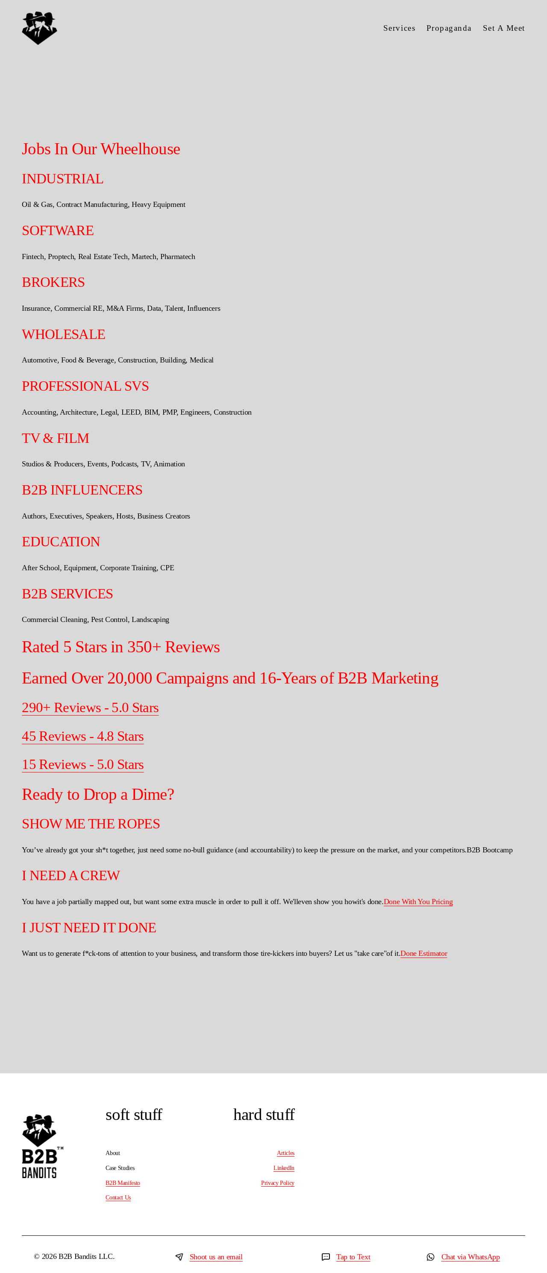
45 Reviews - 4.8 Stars (83, 736)
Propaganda (449, 28)
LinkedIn (284, 1167)
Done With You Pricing (418, 901)
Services (399, 28)
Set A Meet (504, 28)
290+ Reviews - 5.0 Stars (90, 707)
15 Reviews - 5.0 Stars (83, 764)
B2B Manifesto (123, 1182)
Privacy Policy (277, 1182)
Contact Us (118, 1197)
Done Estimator (423, 953)
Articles (285, 1152)
